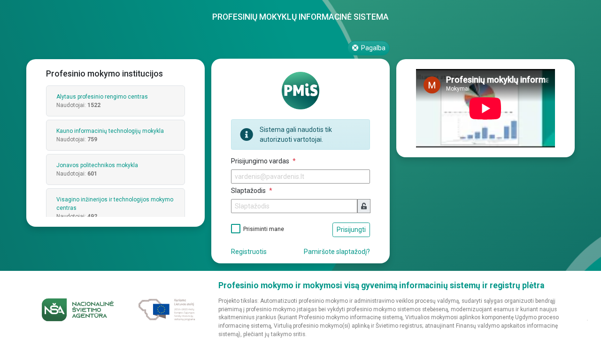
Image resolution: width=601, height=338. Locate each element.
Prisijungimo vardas (261, 161)
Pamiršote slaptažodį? (337, 251)
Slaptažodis (249, 190)
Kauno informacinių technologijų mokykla (110, 131)
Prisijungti (351, 229)
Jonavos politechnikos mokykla (97, 165)
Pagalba (372, 48)
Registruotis (249, 251)
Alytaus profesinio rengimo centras (102, 96)
